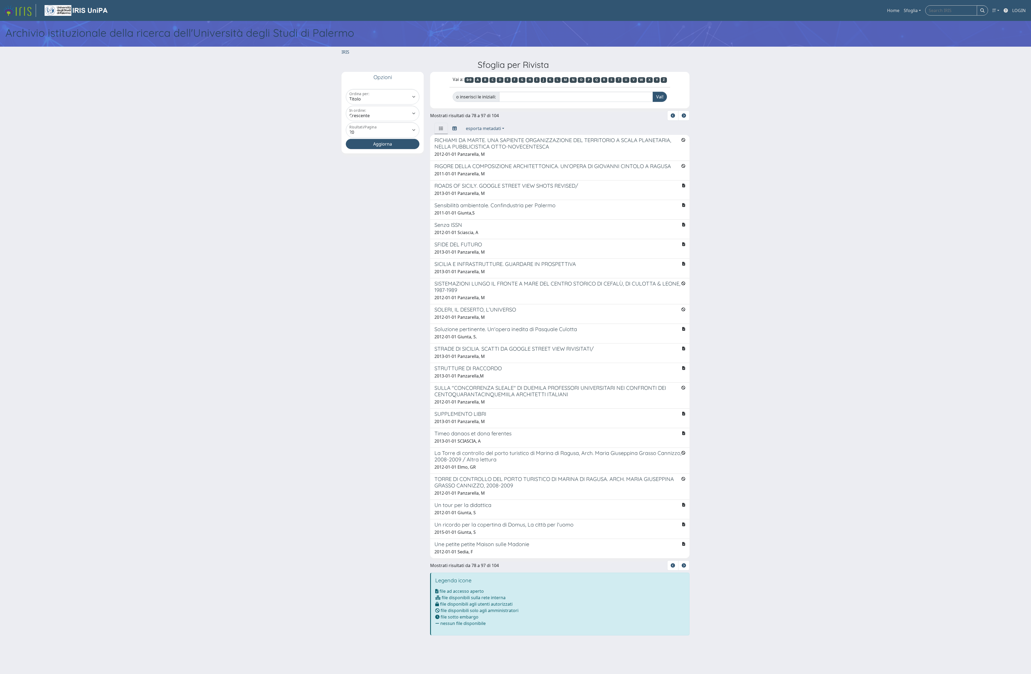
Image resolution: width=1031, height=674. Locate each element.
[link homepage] (19, 10)
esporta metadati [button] (483, 128)
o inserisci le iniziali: (476, 97)
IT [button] (994, 10)
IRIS (345, 52)
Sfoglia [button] (911, 10)
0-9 (469, 79)
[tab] (441, 128)
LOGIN (1019, 10)
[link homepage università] (76, 10)
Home (893, 10)
